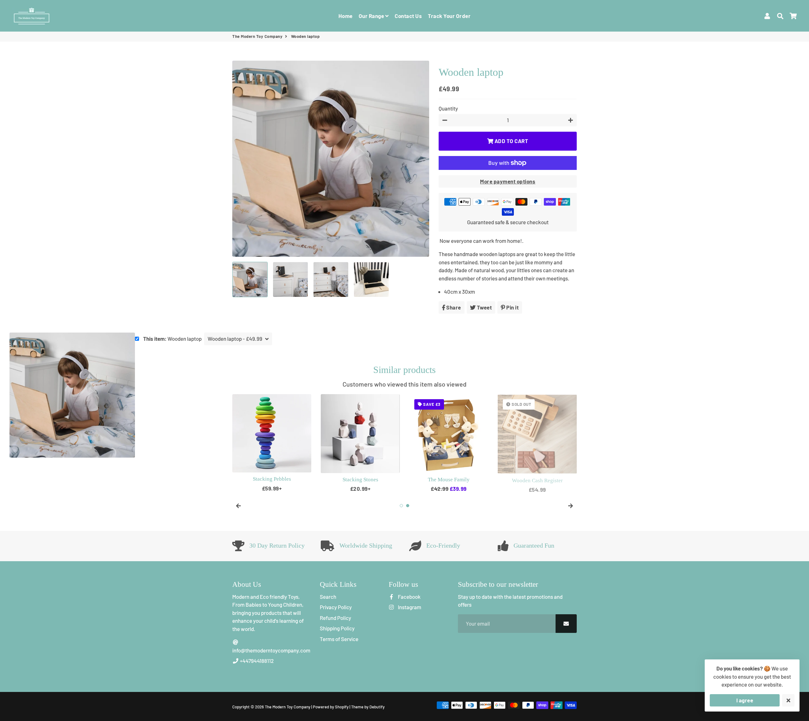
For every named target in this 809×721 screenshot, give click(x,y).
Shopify (342, 706)
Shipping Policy (337, 628)
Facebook (408, 596)
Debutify (377, 706)
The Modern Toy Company (257, 36)
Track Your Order (449, 16)
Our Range (372, 16)
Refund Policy (335, 618)
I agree (744, 700)
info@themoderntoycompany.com (271, 650)
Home (345, 16)
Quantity (448, 108)
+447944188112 (256, 661)
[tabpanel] (271, 443)
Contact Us (408, 16)
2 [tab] (407, 505)
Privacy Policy (336, 607)
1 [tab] (401, 505)
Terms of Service (339, 639)
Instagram (409, 607)
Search (328, 596)
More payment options (507, 181)
